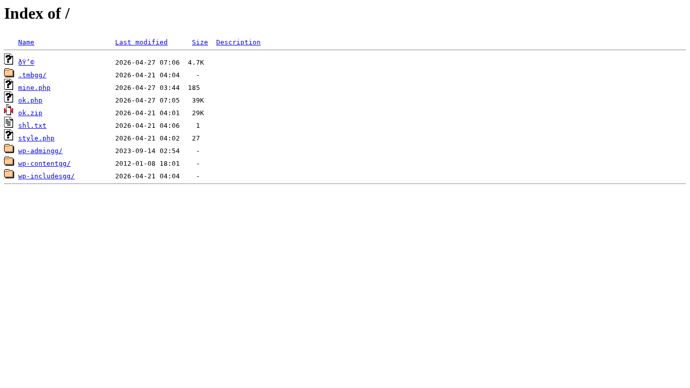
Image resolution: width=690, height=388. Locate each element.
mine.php (34, 87)
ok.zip (30, 113)
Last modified (141, 42)
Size (200, 42)
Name (26, 42)
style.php (36, 138)
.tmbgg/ (32, 75)
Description (238, 42)
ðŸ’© (26, 62)
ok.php (30, 100)
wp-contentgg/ (44, 163)
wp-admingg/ (40, 151)
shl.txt (32, 125)
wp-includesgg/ (46, 176)
